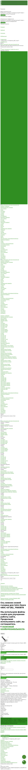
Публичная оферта (5, 761)
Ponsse (2, 60)
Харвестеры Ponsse (6, 140)
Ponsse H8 (3, 131)
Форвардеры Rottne (6, 159)
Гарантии (3, 202)
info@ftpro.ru (4, 41)
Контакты (3, 203)
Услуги (2, 198)
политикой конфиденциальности (12, 627)
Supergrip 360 (4, 180)
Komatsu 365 (4, 117)
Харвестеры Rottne (6, 160)
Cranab (2, 78)
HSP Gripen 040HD (5, 176)
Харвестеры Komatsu (6, 144)
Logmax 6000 (4, 120)
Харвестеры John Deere (7, 136)
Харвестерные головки (7, 53)
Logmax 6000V (4, 121)
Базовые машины (5, 63)
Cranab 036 (3, 171)
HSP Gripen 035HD (5, 175)
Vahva (2, 83)
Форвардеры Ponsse (6, 141)
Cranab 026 (3, 168)
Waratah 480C (4, 111)
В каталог (3, 15)
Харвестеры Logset (6, 151)
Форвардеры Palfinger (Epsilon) (9, 149)
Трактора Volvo (4, 162)
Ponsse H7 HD (4, 130)
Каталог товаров (5, 106)
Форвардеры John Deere (7, 137)
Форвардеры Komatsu (6, 145)
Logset (2, 59)
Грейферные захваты (6, 74)
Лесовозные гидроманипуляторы (9, 84)
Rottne (2, 71)
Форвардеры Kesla (6, 156)
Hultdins (3, 80)
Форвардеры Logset (6, 152)
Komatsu (3, 56)
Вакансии (3, 96)
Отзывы (3, 94)
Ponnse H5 (3, 126)
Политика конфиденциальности (9, 762)
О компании (4, 748)
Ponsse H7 (3, 129)
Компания (3, 191)
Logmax (3, 58)
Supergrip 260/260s (5, 178)
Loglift (2, 76)
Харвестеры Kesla (5, 155)
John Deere (3, 54)
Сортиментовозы (5, 90)
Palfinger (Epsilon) (5, 68)
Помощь (3, 756)
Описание (3, 689)
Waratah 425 (4, 110)
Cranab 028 (3, 170)
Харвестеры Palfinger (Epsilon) (8, 147)
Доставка (3, 201)
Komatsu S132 (4, 115)
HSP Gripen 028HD (5, 173)
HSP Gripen (3, 79)
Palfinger (3, 75)
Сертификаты (4, 95)
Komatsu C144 (4, 116)
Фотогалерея (4, 98)
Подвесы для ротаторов (7, 89)
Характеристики (5, 690)
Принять (2, 633)
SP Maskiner (4, 61)
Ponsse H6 (3, 127)
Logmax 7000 (4, 122)
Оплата (2, 200)
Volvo (2, 73)
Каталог (3, 740)
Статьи (2, 93)
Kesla (2, 55)
